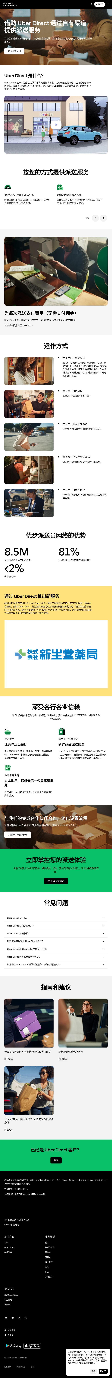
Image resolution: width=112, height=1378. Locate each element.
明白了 (103, 1371)
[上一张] (95, 218)
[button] (56, 125)
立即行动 (100, 4)
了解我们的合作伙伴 (17, 834)
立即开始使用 (14, 51)
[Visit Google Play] (13, 1346)
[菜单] (108, 4)
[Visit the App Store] (32, 1346)
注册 (74, 369)
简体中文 (11, 1330)
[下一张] (103, 218)
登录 (56, 1160)
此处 (103, 1360)
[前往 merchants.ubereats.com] (10, 4)
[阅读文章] (29, 1023)
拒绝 (93, 1371)
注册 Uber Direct (56, 881)
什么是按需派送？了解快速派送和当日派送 (27, 1051)
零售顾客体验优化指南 (70, 1051)
